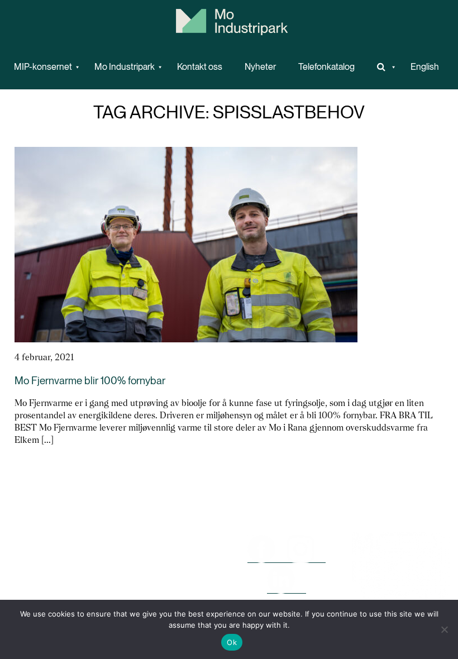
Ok (232, 642)
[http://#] (382, 67)
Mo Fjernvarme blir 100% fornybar (90, 380)
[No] (444, 629)
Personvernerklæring (172, 598)
